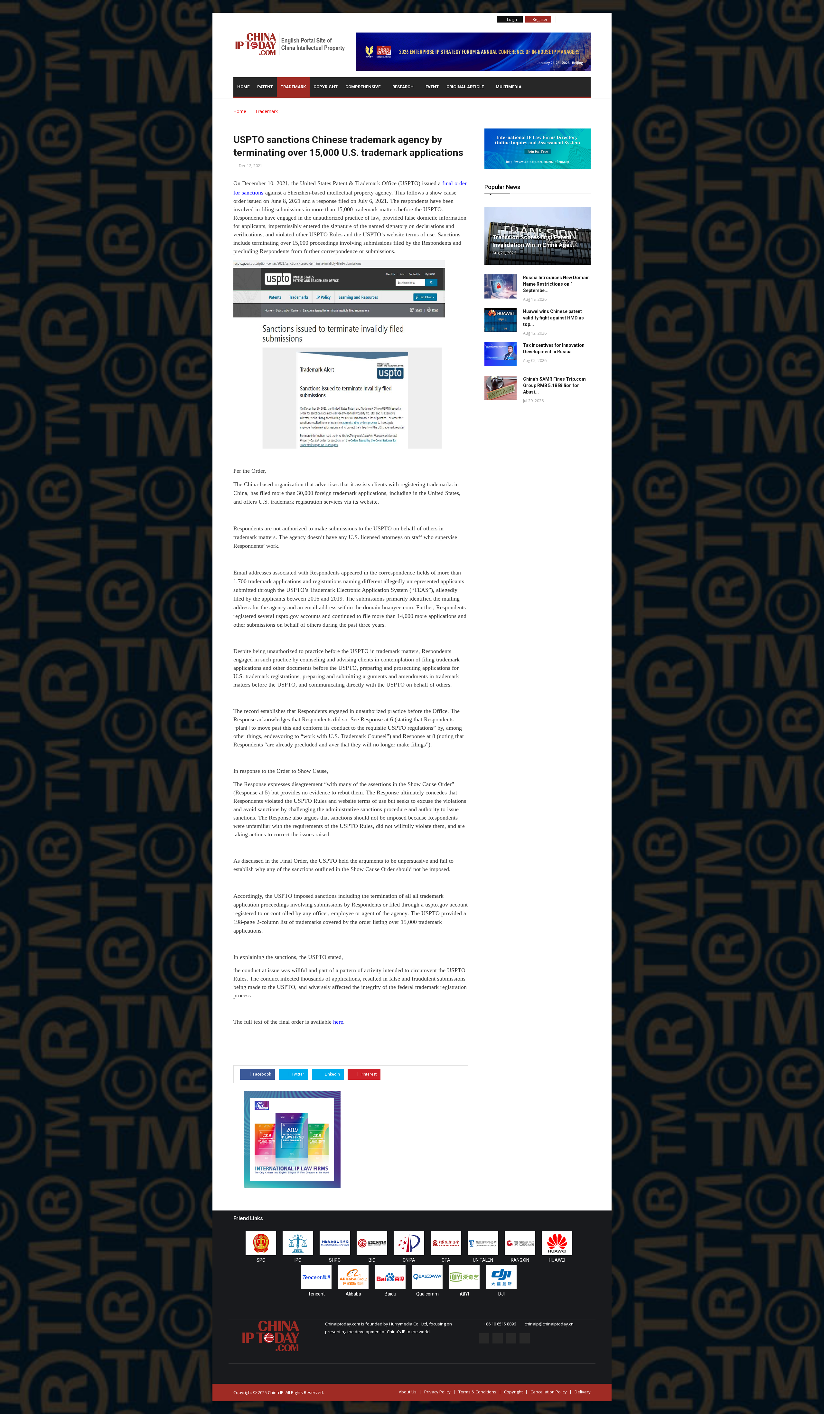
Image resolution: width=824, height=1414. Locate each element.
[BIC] (372, 1243)
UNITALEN (483, 1260)
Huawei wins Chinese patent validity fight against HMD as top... (553, 318)
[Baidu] (390, 1277)
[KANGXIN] (520, 1243)
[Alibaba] (353, 1277)
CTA (446, 1260)
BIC (372, 1260)
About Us (408, 1392)
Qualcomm (427, 1293)
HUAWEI (557, 1260)
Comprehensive (363, 86)
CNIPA (409, 1260)
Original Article (465, 86)
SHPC (335, 1260)
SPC (261, 1260)
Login (511, 19)
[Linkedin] (578, 19)
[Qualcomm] (427, 1277)
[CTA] (446, 1243)
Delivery (583, 1392)
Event (432, 86)
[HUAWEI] (557, 1243)
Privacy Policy (437, 1392)
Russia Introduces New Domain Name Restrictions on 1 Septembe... (556, 284)
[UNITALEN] (483, 1243)
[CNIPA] (409, 1243)
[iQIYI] (464, 1277)
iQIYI (464, 1293)
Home (243, 86)
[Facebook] (560, 19)
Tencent (316, 1293)
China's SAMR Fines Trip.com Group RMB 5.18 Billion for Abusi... (554, 385)
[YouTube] (586, 19)
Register (540, 19)
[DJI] (501, 1277)
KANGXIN (520, 1260)
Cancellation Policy (548, 1392)
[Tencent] (316, 1277)
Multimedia (509, 86)
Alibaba (353, 1293)
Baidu (390, 1293)
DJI (501, 1293)
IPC (298, 1260)
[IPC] (298, 1243)
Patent (265, 86)
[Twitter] (569, 19)
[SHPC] (335, 1243)
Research (403, 86)
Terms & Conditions (477, 1392)
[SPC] (261, 1243)
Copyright (326, 86)
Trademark (293, 86)
